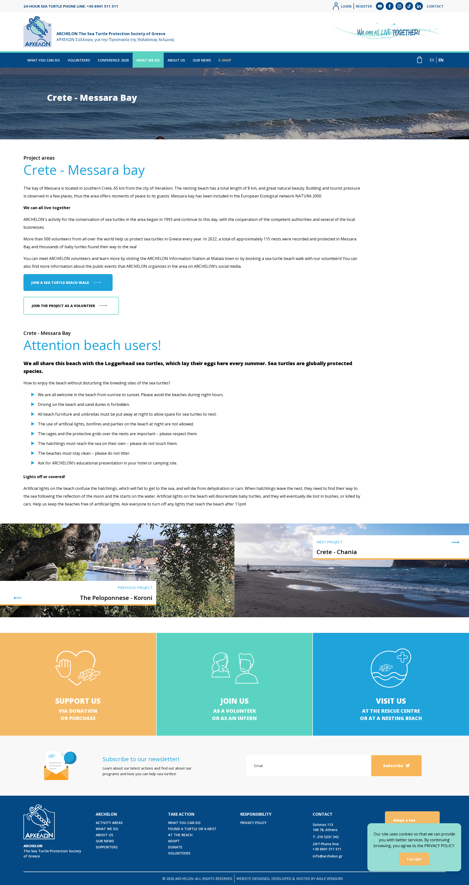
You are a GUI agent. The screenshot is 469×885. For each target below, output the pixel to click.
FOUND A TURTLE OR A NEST (192, 828)
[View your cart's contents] (419, 59)
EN (441, 60)
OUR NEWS (202, 60)
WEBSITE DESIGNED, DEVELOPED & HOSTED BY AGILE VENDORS (289, 878)
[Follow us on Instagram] (399, 6)
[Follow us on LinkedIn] (419, 6)
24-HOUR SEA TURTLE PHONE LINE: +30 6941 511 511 (70, 6)
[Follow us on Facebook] (390, 6)
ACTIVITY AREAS (109, 822)
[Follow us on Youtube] (380, 6)
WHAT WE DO (148, 60)
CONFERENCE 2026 (113, 60)
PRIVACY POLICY (253, 822)
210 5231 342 (326, 836)
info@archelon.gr (327, 856)
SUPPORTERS (106, 847)
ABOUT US (176, 60)
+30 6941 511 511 (327, 846)
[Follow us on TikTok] (409, 6)
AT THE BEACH (180, 835)
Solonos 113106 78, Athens (325, 827)
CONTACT (435, 6)
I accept (414, 859)
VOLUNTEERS (79, 60)
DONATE (175, 847)
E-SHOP (225, 60)
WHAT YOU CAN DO (43, 60)
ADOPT (174, 841)
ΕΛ (432, 60)
